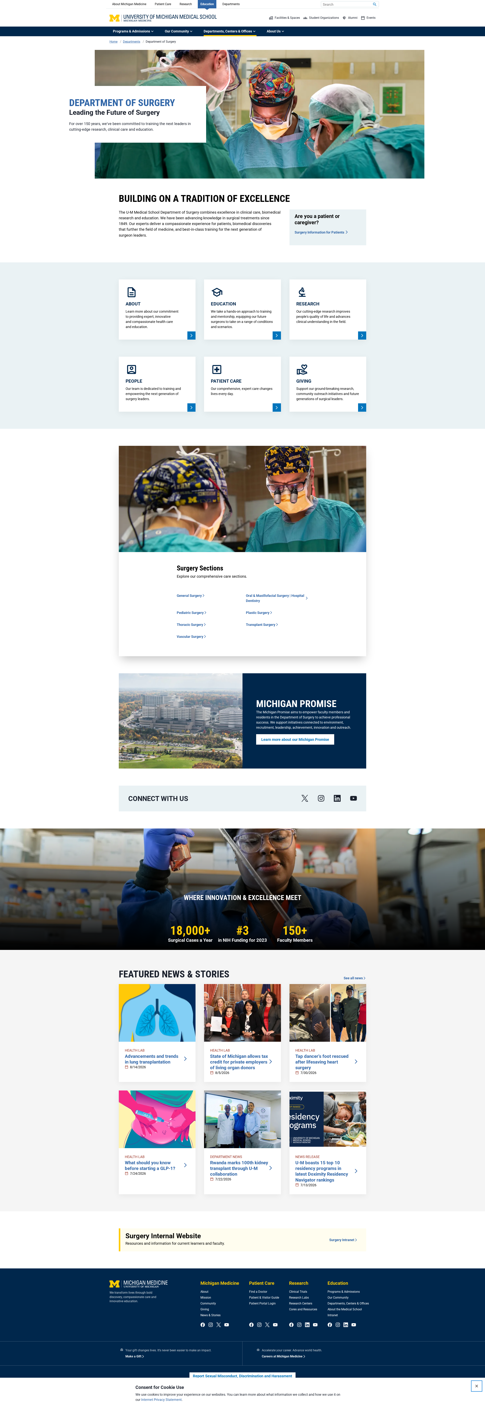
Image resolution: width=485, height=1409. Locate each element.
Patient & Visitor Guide (264, 1297)
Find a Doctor (258, 1291)
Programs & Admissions (344, 1291)
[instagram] (321, 798)
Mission (205, 1297)
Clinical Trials (298, 1291)
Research (186, 4)
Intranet (333, 1315)
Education (207, 4)
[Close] (476, 1386)
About (204, 1291)
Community (208, 1303)
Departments (231, 4)
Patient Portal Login (262, 1303)
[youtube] (353, 798)
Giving (204, 1309)
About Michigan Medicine (129, 4)
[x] (304, 798)
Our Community (338, 1297)
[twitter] (218, 1325)
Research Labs (299, 1297)
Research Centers (300, 1303)
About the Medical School (345, 1309)
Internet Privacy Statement (161, 1400)
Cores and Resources (303, 1309)
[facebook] (202, 1325)
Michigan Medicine (219, 1283)
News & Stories (210, 1315)
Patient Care (163, 4)
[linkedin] (337, 798)
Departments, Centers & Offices (348, 1303)
